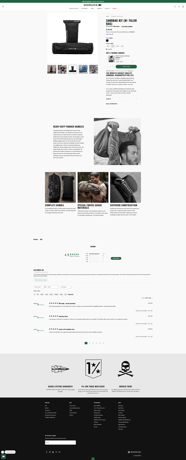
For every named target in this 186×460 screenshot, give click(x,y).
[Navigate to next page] (103, 343)
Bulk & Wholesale (98, 424)
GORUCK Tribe (116, 389)
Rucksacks (120, 405)
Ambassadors (97, 412)
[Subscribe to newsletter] (74, 442)
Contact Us (47, 410)
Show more (70, 294)
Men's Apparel (121, 415)
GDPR (70, 410)
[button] (3, 6)
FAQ (46, 405)
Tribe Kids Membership (123, 422)
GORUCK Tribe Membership (124, 419)
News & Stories (97, 410)
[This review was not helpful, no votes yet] (151, 310)
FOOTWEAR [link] (84, 8)
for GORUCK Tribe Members (93, 1)
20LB (122, 46)
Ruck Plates (121, 408)
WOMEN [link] (99, 8)
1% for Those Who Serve (99, 408)
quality (51, 294)
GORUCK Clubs (97, 417)
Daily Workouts (121, 424)
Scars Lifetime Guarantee (50, 412)
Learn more (130, 70)
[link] (179, 6)
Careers (96, 427)
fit (34, 294)
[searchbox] (39, 287)
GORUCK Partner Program (99, 419)
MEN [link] (92, 8)
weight (42, 294)
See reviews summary (127, 26)
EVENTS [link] (107, 8)
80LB (117, 46)
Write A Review (116, 258)
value (66, 294)
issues (46, 294)
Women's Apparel (122, 417)
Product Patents (73, 412)
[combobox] (53, 287)
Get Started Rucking (98, 415)
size (38, 294)
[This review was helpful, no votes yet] (148, 310)
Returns (47, 408)
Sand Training (121, 410)
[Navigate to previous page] (82, 343)
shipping (56, 294)
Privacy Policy (72, 405)
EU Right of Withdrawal (50, 417)
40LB (108, 46)
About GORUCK (97, 405)
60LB (113, 46)
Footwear (120, 412)
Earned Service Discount (50, 415)
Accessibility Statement (74, 408)
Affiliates (96, 422)
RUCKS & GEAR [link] (73, 8)
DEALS (115, 8)
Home (107, 16)
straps (61, 294)
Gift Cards (120, 429)
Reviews (71, 415)
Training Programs (122, 427)
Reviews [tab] (35, 239)
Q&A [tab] (41, 239)
